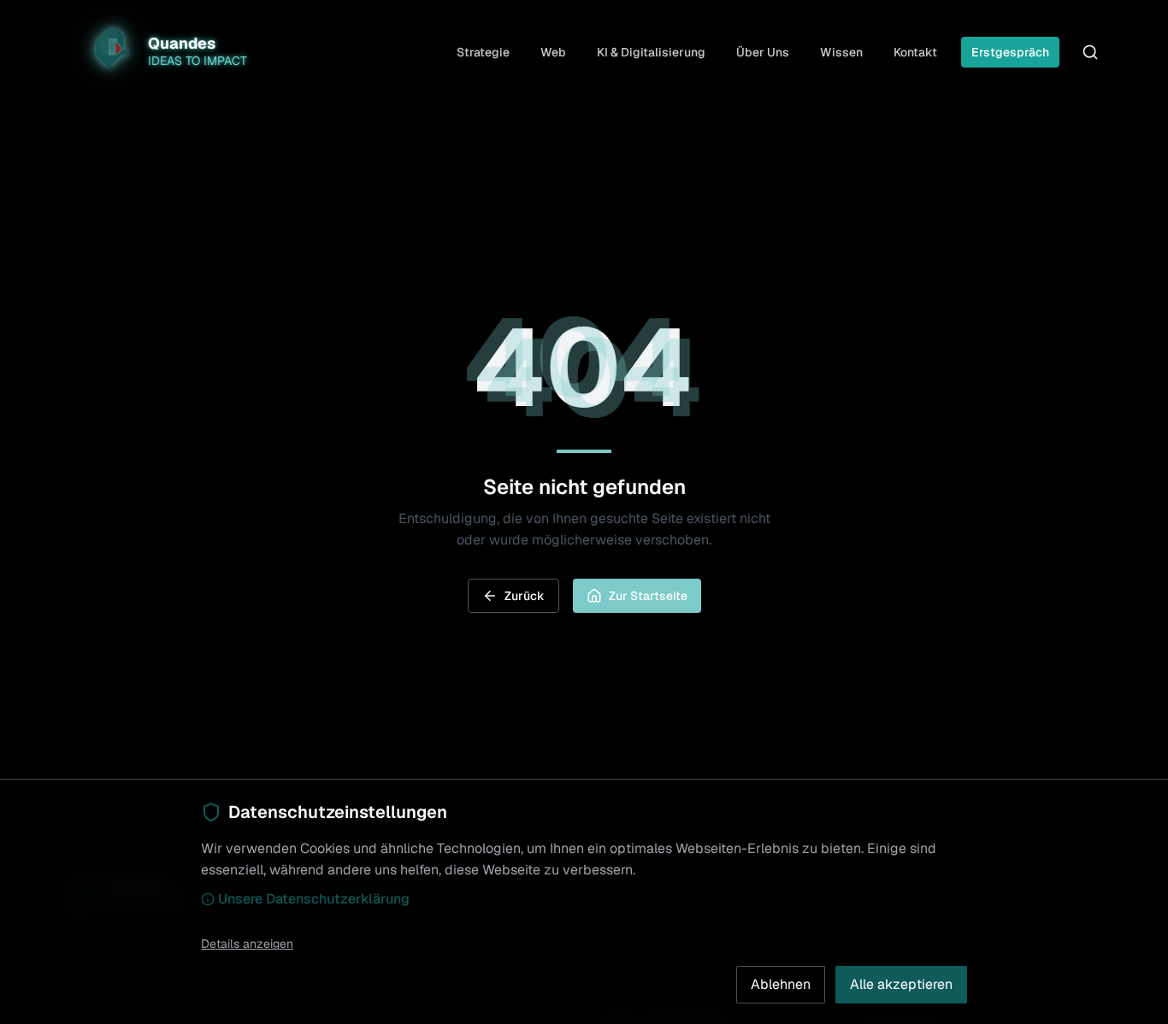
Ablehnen (781, 984)
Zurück (524, 595)
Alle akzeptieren (901, 984)
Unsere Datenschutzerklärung (314, 899)
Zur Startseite (648, 595)
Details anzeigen (247, 943)
